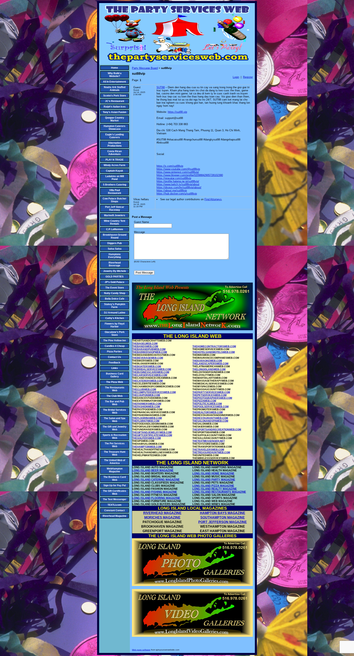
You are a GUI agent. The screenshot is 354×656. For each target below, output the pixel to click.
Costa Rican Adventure (114, 153)
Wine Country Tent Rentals (114, 222)
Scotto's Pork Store (114, 95)
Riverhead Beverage (115, 264)
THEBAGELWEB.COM (145, 343)
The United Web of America (114, 462)
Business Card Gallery (114, 375)
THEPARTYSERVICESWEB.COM (211, 392)
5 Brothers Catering (114, 184)
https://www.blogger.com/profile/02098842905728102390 (190, 175)
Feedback (114, 362)
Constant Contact (114, 510)
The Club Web (115, 396)
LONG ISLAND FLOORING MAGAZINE (156, 498)
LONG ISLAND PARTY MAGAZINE (213, 479)
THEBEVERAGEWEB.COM (147, 357)
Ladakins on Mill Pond (114, 178)
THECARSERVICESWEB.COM (149, 375)
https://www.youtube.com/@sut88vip (178, 169)
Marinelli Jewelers (114, 215)
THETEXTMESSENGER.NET (208, 441)
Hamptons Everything (114, 256)
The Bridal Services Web (114, 411)
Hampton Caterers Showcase (114, 127)
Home (114, 67)
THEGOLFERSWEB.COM (146, 438)
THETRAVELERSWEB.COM (208, 449)
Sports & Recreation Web (114, 436)
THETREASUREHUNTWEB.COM (211, 452)
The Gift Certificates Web (114, 492)
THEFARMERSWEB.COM (146, 403)
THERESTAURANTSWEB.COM (210, 418)
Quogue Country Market (114, 119)
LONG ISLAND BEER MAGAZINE (153, 470)
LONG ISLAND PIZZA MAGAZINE (213, 485)
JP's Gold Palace (114, 282)
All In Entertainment (114, 81)
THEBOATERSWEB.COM (146, 366)
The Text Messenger (114, 499)
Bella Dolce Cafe (114, 298)
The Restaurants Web (114, 389)
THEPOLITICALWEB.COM (207, 403)
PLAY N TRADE (115, 159)
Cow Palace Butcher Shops (114, 200)
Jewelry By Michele (114, 271)
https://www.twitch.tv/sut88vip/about (178, 184)
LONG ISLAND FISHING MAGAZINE (154, 491)
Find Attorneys (213, 199)
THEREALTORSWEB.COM (207, 412)
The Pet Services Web (115, 445)
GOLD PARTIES (115, 276)
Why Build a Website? (114, 75)
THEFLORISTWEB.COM (145, 421)
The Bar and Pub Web (114, 403)
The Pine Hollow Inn (114, 340)
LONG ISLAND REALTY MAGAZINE (214, 488)
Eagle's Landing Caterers (114, 136)
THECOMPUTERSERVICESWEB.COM (154, 392)
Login (236, 77)
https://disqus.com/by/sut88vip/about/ (179, 187)
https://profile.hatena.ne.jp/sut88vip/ (178, 181)
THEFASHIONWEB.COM (146, 406)
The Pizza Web (114, 382)
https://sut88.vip (177, 111)
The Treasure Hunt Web (114, 453)
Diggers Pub (114, 243)
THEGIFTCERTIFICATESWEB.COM (152, 435)
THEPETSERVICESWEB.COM (209, 395)
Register (248, 77)
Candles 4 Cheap (115, 346)
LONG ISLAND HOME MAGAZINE (213, 473)
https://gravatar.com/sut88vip (174, 178)
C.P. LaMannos (114, 229)
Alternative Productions (115, 144)
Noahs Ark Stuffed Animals (114, 89)
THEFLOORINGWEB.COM (147, 418)
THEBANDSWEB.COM (145, 346)
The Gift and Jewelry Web (114, 428)
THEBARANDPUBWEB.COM (149, 349)
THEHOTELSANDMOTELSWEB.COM (213, 352)
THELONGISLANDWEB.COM (209, 369)
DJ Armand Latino (114, 312)
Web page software (141, 650)
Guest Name (141, 222)
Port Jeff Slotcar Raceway (114, 208)
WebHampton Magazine (115, 470)
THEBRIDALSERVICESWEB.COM (151, 369)
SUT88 (161, 87)
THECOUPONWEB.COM (146, 395)
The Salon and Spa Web (114, 420)
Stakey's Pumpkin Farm (114, 306)
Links (114, 368)
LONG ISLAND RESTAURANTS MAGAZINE (219, 491)
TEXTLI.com (114, 504)
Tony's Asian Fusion (114, 112)
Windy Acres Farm (114, 165)
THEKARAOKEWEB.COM (207, 360)
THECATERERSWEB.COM (147, 380)
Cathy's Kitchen (114, 318)
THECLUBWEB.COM (144, 389)
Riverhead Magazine (114, 516)
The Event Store (114, 287)
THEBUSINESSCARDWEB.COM (150, 372)
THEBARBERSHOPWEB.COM (149, 352)
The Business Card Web (114, 478)
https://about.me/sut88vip (172, 190)
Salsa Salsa (114, 248)
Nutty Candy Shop (114, 293)
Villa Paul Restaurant (114, 192)
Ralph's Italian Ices (115, 106)
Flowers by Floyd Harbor (114, 325)
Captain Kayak (114, 170)
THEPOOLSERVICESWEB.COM (210, 406)
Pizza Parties (114, 351)
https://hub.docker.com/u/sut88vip (177, 193)
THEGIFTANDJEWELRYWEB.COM (152, 432)
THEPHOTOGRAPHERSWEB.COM (212, 398)
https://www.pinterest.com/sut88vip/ (178, 172)
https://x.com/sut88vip (170, 165)
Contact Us (114, 357)
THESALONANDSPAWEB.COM (210, 421)
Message (139, 232)
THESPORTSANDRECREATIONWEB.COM (216, 429)
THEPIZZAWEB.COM (204, 400)
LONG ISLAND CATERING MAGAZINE (156, 479)
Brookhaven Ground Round (114, 236)
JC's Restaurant (114, 101)
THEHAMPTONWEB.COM (147, 446)
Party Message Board (145, 68)
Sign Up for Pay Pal (114, 485)
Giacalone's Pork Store (115, 333)
